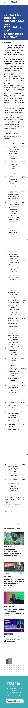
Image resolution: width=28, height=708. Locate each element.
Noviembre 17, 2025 (9, 606)
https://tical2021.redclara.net (14, 505)
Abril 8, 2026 (7, 576)
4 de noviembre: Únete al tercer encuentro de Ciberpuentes (14, 639)
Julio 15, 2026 (8, 546)
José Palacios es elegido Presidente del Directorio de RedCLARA (14, 611)
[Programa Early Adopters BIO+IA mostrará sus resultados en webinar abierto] (14, 538)
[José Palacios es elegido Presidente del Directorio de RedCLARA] (14, 598)
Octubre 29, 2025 (9, 634)
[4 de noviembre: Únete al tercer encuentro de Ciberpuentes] (14, 625)
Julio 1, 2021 (7, 42)
